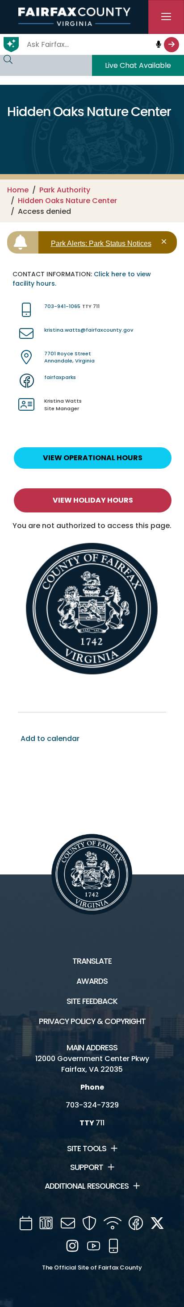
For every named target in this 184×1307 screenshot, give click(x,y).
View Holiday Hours (93, 500)
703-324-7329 (92, 1105)
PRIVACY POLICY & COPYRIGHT (92, 1021)
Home (18, 190)
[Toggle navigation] (166, 17)
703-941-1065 (62, 306)
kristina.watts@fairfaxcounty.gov (88, 329)
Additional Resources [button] (87, 1186)
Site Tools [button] (86, 1148)
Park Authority (64, 190)
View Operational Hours (92, 458)
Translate (92, 961)
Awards (92, 981)
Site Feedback (92, 1001)
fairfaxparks (60, 377)
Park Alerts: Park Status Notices (101, 243)
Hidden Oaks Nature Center (67, 201)
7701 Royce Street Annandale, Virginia (69, 357)
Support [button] (86, 1167)
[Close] (165, 242)
